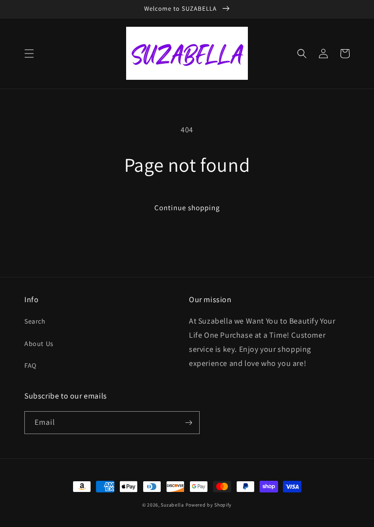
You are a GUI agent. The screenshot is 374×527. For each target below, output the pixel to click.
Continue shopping (187, 207)
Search (35, 321)
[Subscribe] (188, 422)
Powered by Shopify (209, 505)
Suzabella (172, 505)
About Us (39, 343)
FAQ (30, 365)
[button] (29, 53)
